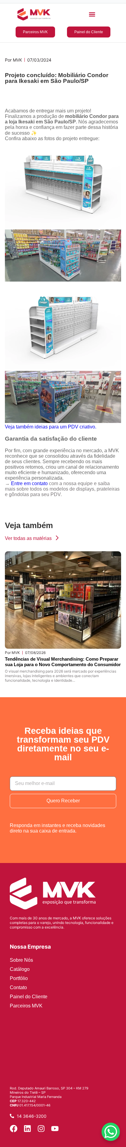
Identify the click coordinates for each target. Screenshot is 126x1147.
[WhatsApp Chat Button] (111, 1132)
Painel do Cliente (28, 996)
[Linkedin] (27, 1128)
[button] (92, 14)
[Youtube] (55, 1128)
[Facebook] (13, 1128)
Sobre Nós (21, 960)
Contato (18, 987)
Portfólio (19, 978)
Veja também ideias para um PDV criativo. (50, 426)
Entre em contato (29, 483)
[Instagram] (41, 1128)
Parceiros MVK (26, 1005)
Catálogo (20, 969)
